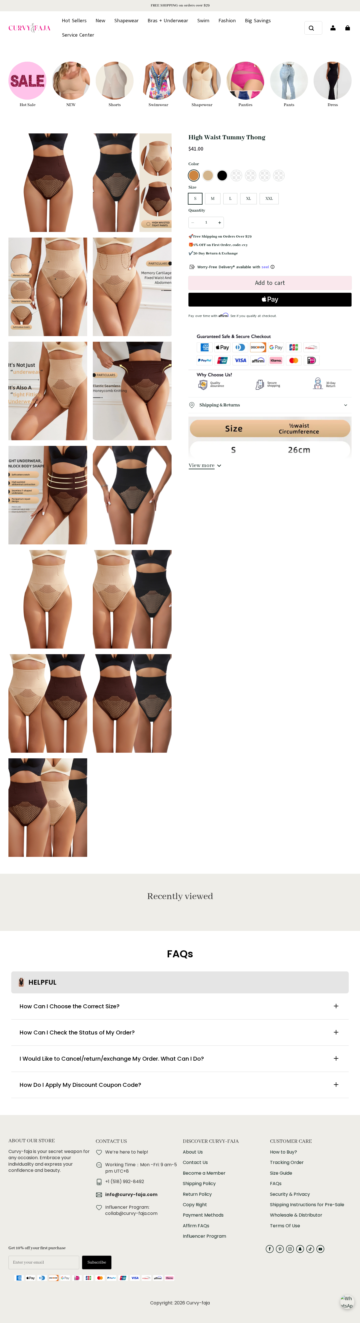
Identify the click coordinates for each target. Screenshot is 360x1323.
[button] (193, 175)
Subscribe (96, 1262)
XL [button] (248, 198)
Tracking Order (287, 1162)
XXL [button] (269, 198)
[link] (78, 35)
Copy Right (195, 1205)
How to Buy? (283, 1152)
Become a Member (204, 1173)
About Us (193, 1152)
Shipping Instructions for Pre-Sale (307, 1205)
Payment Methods (203, 1215)
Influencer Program (204, 1236)
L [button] (230, 198)
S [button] (195, 198)
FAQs (276, 1184)
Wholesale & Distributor (296, 1215)
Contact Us (195, 1162)
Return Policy (197, 1194)
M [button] (213, 198)
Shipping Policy (199, 1184)
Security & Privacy (290, 1194)
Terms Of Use (285, 1226)
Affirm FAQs (196, 1226)
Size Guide (281, 1173)
